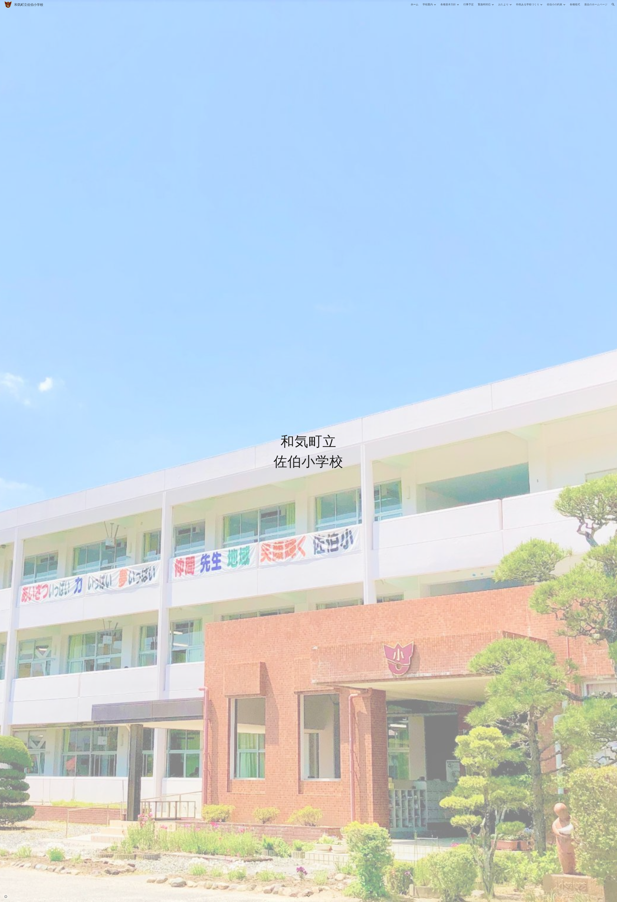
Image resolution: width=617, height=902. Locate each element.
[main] (308, 451)
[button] (613, 4)
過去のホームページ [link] (595, 4)
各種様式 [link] (575, 4)
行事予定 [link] (468, 4)
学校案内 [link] (428, 4)
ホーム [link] (414, 4)
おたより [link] (503, 4)
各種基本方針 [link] (448, 4)
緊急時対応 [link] (484, 4)
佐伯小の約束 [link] (554, 4)
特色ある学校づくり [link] (527, 4)
